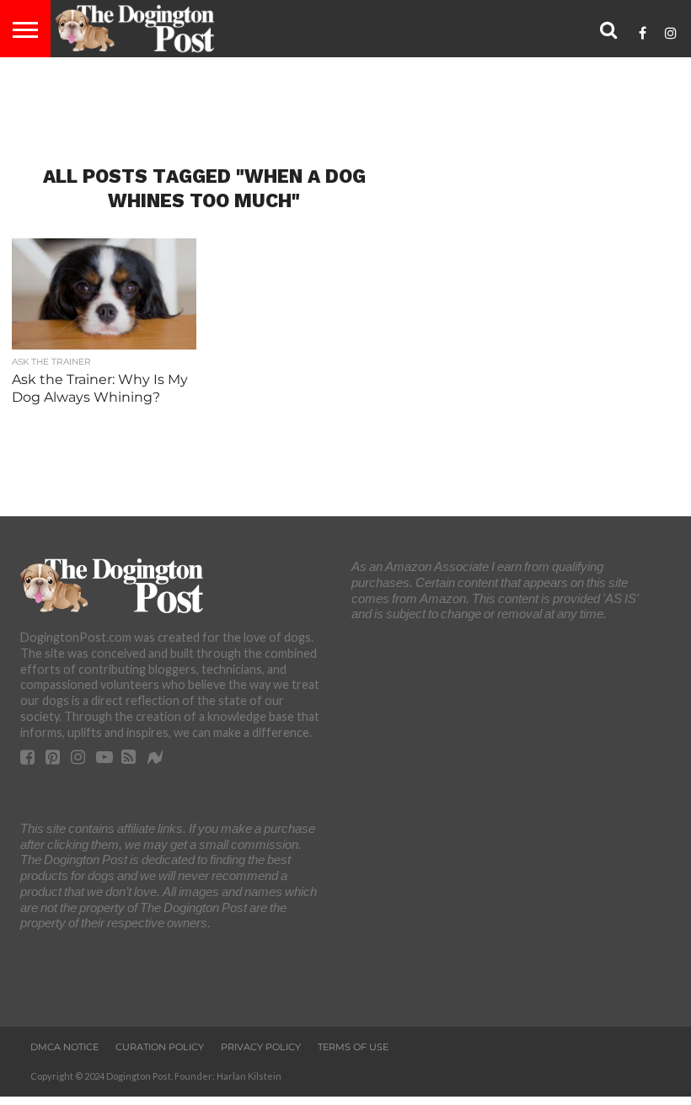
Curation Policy (159, 1047)
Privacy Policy (261, 1047)
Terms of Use (353, 1047)
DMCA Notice (64, 1047)
